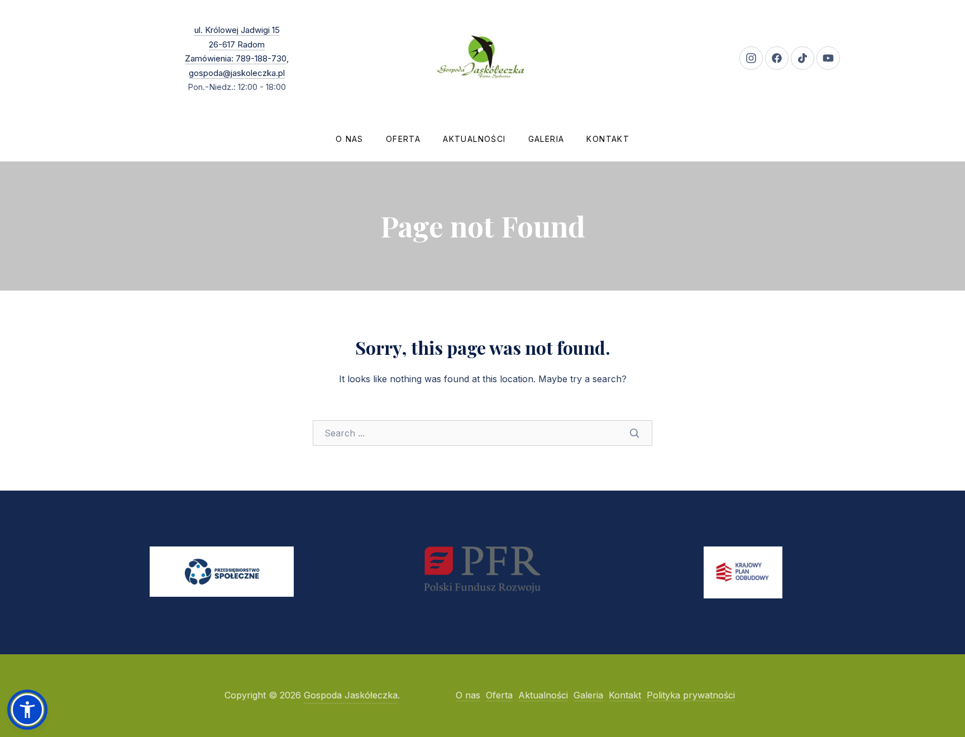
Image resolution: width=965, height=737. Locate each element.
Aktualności (474, 139)
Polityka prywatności (691, 695)
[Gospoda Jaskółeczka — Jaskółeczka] (482, 58)
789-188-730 (259, 58)
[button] (27, 709)
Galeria (546, 139)
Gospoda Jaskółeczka (351, 695)
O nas (350, 139)
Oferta (403, 139)
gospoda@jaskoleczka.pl (237, 73)
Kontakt (607, 139)
